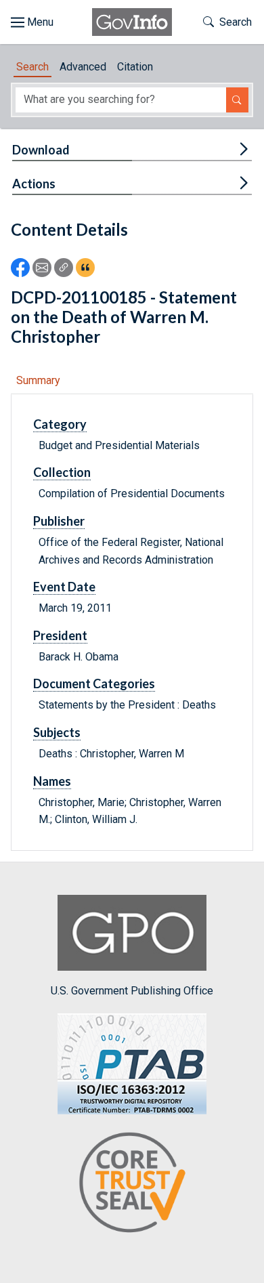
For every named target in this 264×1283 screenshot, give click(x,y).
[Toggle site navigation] (32, 22)
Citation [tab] (135, 66)
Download (41, 149)
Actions (34, 183)
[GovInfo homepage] (132, 22)
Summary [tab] (38, 380)
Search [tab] (32, 66)
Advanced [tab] (83, 66)
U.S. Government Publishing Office (132, 990)
